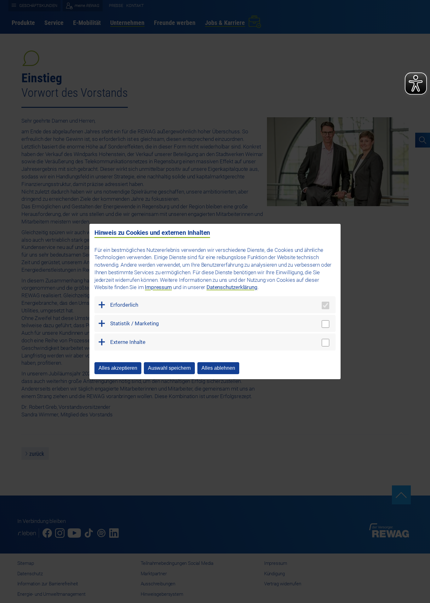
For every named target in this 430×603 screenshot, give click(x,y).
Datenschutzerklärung (232, 287)
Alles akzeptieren (118, 368)
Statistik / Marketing (134, 323)
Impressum (158, 287)
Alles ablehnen (218, 368)
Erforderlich (124, 305)
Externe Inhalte (127, 342)
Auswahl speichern (169, 368)
